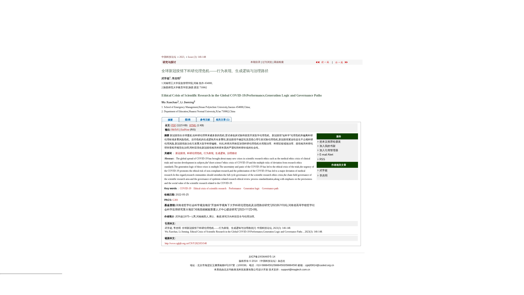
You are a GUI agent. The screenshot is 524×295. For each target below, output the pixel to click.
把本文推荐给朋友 (330, 141)
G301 (175, 200)
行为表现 (208, 153)
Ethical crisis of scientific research (210, 188)
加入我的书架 (327, 146)
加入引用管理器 (329, 150)
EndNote (185, 129)
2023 (181, 57)
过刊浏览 (267, 62)
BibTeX (175, 129)
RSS (322, 159)
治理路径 (232, 153)
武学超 (324, 170)
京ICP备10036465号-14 (262, 256)
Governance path (270, 188)
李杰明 (324, 175)
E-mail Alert (326, 154)
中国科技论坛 (168, 57)
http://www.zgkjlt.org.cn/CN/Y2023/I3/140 (186, 243)
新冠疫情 (180, 153)
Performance (235, 188)
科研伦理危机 (194, 153)
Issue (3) (192, 57)
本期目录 (255, 62)
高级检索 (279, 62)
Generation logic (252, 188)
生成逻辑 (220, 153)
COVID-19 (185, 188)
